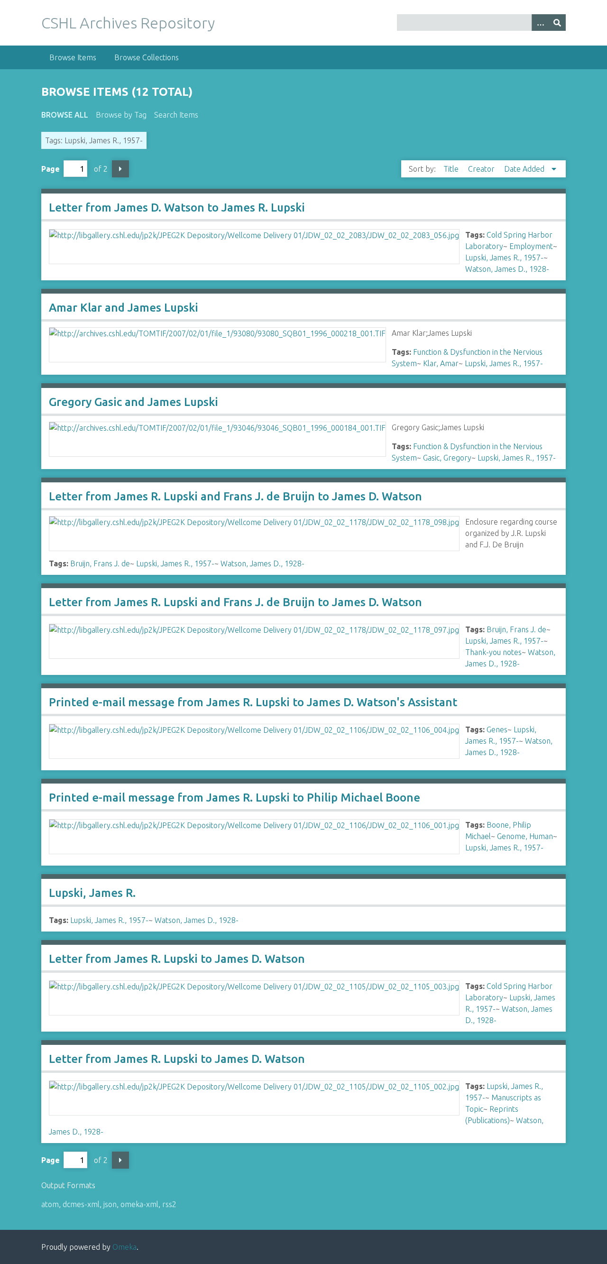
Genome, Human (525, 836)
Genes (497, 729)
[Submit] (557, 22)
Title (451, 169)
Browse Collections (146, 57)
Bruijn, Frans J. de (100, 563)
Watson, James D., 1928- (507, 269)
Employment (531, 246)
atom (50, 1204)
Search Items (176, 115)
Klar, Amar (441, 363)
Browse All (64, 115)
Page (50, 169)
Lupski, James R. (92, 892)
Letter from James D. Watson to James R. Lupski (177, 207)
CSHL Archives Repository (128, 22)
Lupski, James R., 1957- (504, 257)
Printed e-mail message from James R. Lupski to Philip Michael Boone (234, 797)
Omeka (124, 1247)
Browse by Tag (121, 115)
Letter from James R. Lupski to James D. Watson (177, 958)
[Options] (540, 22)
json (110, 1204)
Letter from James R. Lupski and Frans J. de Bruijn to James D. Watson (235, 496)
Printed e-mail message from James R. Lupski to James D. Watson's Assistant (253, 702)
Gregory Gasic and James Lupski (133, 402)
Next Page (120, 168)
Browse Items (72, 57)
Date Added (525, 169)
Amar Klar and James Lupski (123, 307)
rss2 (169, 1204)
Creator (482, 169)
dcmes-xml (81, 1204)
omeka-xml (139, 1204)
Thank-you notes (493, 652)
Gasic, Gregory (447, 457)
